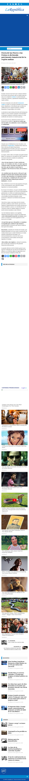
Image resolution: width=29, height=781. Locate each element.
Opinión (5, 719)
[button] (27, 15)
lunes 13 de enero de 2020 (9, 63)
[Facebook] (7, 4)
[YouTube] (16, 4)
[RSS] (21, 4)
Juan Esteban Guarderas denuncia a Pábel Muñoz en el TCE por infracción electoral (17, 664)
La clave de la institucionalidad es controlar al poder (15, 748)
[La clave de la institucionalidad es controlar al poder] (4, 749)
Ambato (14, 96)
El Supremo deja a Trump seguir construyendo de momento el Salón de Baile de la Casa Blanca (17, 709)
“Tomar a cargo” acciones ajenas (16, 724)
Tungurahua (11, 145)
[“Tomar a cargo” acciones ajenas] (4, 724)
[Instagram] (18, 4)
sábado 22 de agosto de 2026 (16, 668)
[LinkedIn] (13, 4)
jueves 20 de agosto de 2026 (16, 743)
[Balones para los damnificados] (4, 741)
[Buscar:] (14, 48)
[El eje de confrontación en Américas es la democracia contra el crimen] (4, 758)
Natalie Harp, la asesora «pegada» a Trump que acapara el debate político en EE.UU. (18, 675)
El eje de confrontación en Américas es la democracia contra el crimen (17, 758)
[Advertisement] (14, 32)
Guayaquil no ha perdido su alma (17, 732)
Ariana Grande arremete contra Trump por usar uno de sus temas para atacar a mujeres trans (17, 697)
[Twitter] (10, 4)
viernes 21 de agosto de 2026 (16, 726)
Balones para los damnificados (13, 740)
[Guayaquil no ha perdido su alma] (4, 733)
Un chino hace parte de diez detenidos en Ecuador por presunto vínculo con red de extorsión (17, 686)
